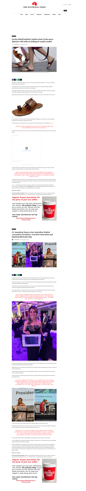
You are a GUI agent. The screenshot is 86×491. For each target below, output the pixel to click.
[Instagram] (64, 4)
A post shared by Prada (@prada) (26, 164)
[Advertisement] (43, 26)
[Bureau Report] (13, 44)
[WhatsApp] (17, 80)
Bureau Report (17, 44)
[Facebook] (63, 4)
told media (52, 123)
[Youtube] (70, 4)
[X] (68, 4)
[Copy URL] (21, 80)
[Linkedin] (66, 4)
